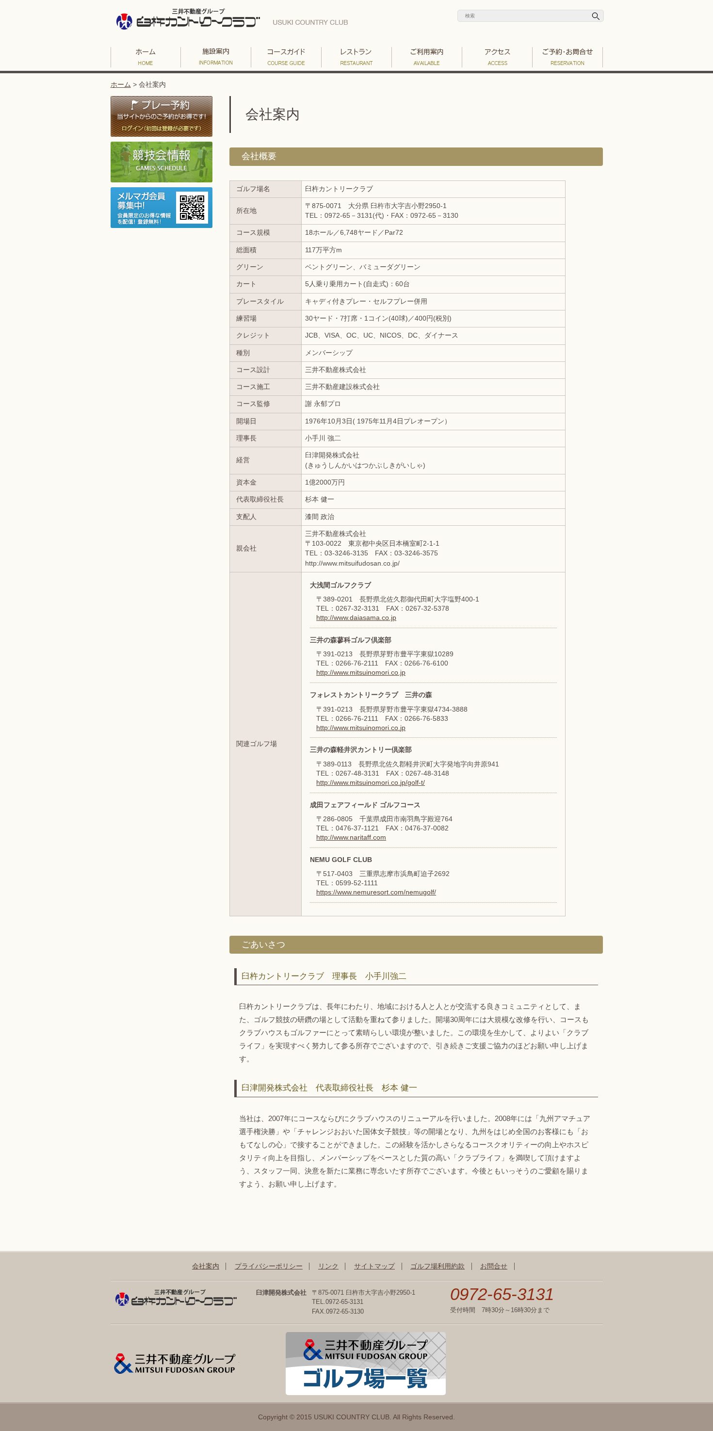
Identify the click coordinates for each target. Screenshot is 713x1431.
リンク (328, 1266)
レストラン (357, 57)
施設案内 (216, 57)
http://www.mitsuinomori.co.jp (360, 672)
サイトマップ (374, 1266)
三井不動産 (175, 1363)
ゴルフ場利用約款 (437, 1266)
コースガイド (286, 57)
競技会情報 (161, 162)
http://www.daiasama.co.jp (356, 617)
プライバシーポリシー (269, 1266)
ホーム (121, 84)
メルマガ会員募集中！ (161, 207)
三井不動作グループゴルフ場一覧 (366, 1363)
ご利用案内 (427, 57)
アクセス (497, 57)
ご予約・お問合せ (568, 57)
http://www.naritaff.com (351, 837)
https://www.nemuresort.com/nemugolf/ (376, 892)
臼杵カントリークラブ (232, 22)
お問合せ (493, 1266)
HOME (146, 57)
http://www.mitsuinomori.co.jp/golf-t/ (370, 782)
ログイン (161, 116)
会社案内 (205, 1266)
